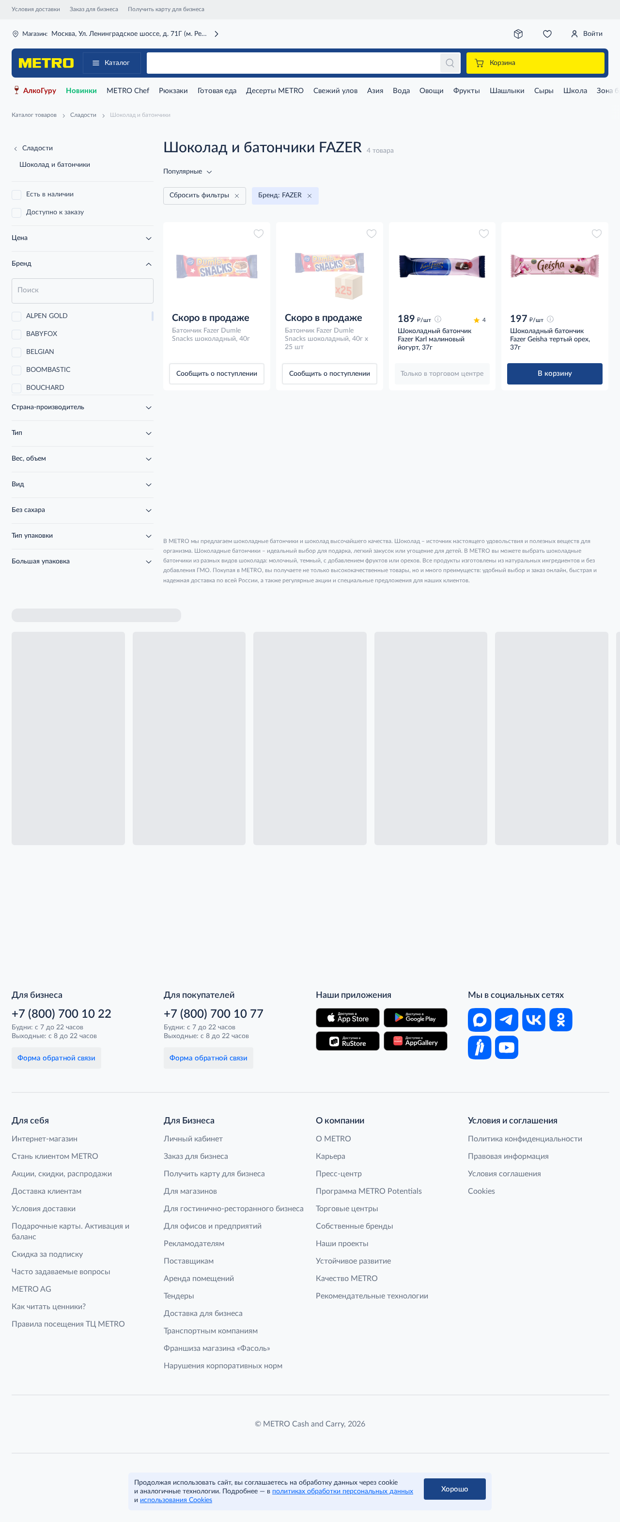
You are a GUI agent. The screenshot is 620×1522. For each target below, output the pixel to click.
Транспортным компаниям (211, 1331)
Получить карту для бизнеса (166, 9)
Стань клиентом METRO (55, 1156)
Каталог (117, 63)
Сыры (544, 91)
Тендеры (179, 1296)
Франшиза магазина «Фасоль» (217, 1348)
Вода (401, 91)
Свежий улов (335, 91)
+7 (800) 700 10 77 (214, 1014)
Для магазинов (190, 1191)
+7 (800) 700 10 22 (61, 1014)
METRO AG (31, 1289)
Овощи (431, 91)
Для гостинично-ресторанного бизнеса (234, 1209)
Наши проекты (342, 1244)
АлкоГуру (39, 91)
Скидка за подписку (47, 1254)
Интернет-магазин (45, 1139)
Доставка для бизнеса (203, 1313)
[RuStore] (348, 1041)
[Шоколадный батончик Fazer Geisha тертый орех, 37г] (555, 266)
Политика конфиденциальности (525, 1139)
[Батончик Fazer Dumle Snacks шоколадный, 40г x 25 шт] (329, 266)
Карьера (330, 1156)
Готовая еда (217, 91)
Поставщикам (189, 1261)
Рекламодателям (194, 1244)
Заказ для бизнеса (94, 9)
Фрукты (466, 91)
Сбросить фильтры (199, 195)
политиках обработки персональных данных (342, 1491)
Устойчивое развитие (353, 1261)
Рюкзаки (173, 91)
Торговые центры (347, 1209)
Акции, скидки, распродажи (62, 1174)
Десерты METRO (275, 91)
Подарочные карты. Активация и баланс (70, 1231)
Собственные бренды (354, 1226)
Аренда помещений (199, 1278)
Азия (375, 91)
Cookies (481, 1191)
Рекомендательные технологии (372, 1296)
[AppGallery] (416, 1041)
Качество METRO (347, 1278)
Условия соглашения (504, 1174)
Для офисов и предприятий (213, 1226)
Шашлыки (507, 91)
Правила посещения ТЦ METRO (68, 1324)
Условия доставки (36, 9)
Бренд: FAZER (280, 195)
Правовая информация (508, 1156)
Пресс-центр (339, 1174)
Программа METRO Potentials (369, 1191)
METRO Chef (128, 91)
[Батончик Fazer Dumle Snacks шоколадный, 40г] (217, 266)
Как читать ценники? (49, 1307)
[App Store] (348, 1017)
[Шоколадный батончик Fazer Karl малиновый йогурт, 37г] (442, 266)
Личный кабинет (193, 1139)
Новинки (81, 91)
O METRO (333, 1139)
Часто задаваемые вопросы (61, 1272)
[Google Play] (416, 1017)
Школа (575, 91)
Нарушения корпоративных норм (223, 1366)
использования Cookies (176, 1500)
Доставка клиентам (46, 1191)
